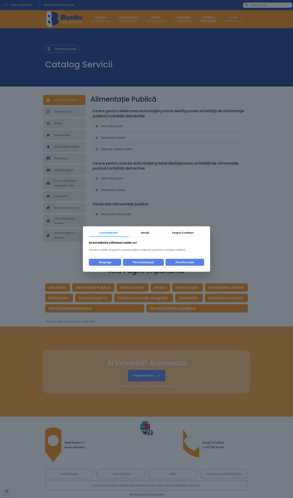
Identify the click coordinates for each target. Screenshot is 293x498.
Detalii (145, 232)
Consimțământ (108, 232)
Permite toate (184, 262)
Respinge (105, 262)
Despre (183, 232)
